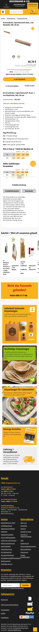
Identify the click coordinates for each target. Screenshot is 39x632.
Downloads (29, 191)
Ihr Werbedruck (6, 552)
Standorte (23, 526)
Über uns (23, 523)
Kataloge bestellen (7, 535)
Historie (23, 529)
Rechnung (4, 600)
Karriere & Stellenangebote (25, 536)
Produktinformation (12, 191)
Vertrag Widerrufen (14, 630)
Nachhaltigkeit (6, 546)
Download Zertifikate (8, 529)
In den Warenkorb (19, 79)
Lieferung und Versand (8, 540)
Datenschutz (24, 543)
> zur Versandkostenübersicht (29, 67)
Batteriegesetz (6, 561)
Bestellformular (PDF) (8, 523)
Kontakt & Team (25, 532)
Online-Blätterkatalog (8, 538)
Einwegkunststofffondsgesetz (11, 558)
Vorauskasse (5, 610)
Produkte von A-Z (6, 564)
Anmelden (25, 585)
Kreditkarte (4, 618)
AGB (21, 540)
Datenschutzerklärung (17, 588)
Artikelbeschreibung (19, 185)
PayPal (3, 613)
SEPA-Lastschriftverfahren (9, 605)
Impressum (24, 552)
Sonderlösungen (6, 549)
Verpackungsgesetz (7, 555)
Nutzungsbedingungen (28, 546)
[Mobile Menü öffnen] (3, 12)
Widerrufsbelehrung (8, 543)
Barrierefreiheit (25, 549)
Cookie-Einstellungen (25, 556)
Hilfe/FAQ (4, 532)
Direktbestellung (6, 526)
